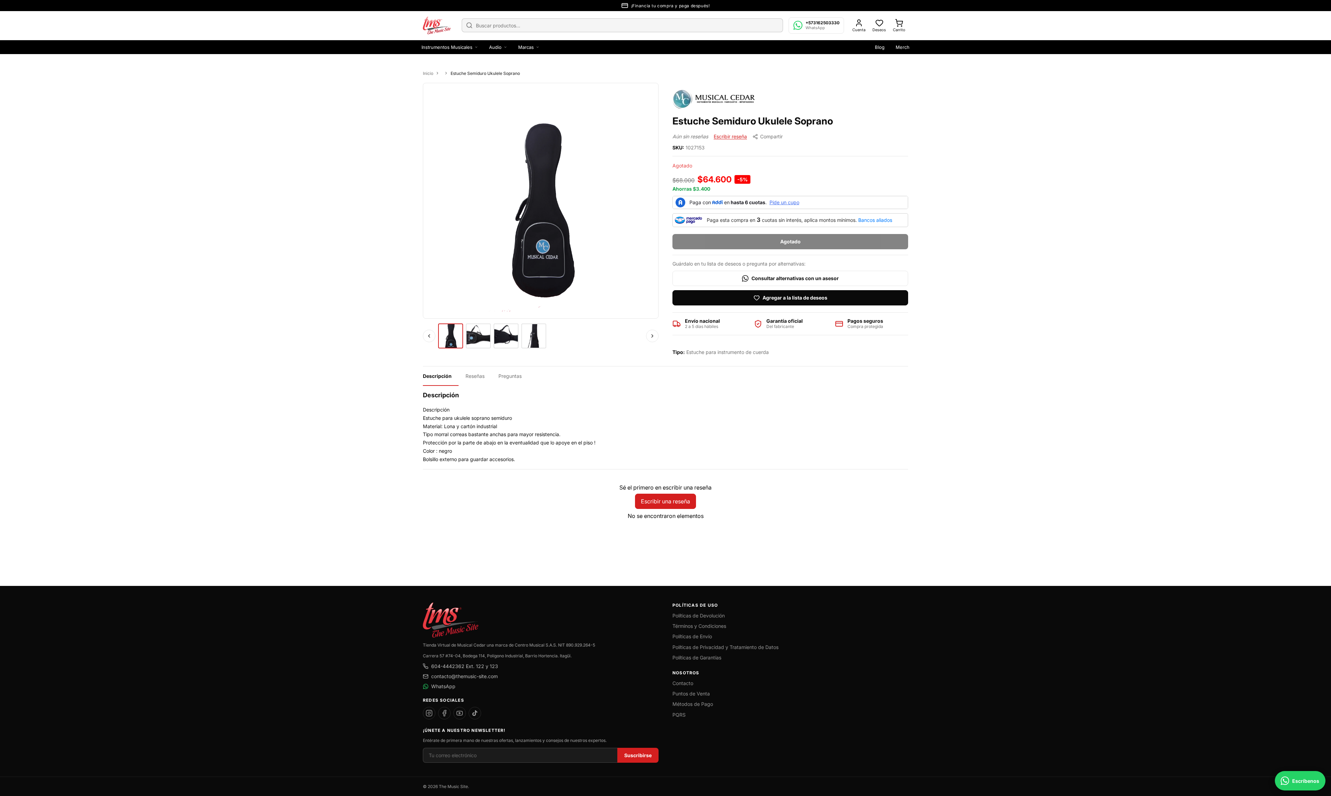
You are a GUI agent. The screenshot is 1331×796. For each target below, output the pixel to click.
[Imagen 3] (506, 335)
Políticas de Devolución (698, 615)
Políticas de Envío (692, 636)
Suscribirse (638, 755)
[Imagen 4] (533, 335)
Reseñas (475, 376)
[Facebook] (444, 713)
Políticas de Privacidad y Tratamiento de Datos (725, 647)
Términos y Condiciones (699, 626)
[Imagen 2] (478, 335)
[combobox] (622, 25)
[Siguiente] (652, 336)
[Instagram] (429, 713)
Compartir (771, 136)
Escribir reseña (730, 136)
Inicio (428, 73)
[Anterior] (429, 336)
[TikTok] (475, 713)
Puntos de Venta (691, 693)
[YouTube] (459, 713)
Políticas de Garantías (696, 657)
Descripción (437, 376)
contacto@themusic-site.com (464, 676)
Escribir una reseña (665, 501)
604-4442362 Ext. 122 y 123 (464, 666)
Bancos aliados (875, 220)
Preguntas (510, 376)
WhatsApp (443, 686)
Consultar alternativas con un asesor (795, 278)
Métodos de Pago (692, 704)
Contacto (682, 683)
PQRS (679, 715)
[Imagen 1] (450, 335)
